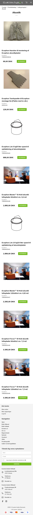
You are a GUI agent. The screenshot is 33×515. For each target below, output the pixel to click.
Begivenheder (5, 433)
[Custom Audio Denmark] (12, 3)
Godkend (16, 464)
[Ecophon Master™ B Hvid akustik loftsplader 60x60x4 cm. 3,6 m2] (16, 177)
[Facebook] (2, 501)
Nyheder (4, 435)
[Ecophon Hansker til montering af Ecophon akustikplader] (16, 33)
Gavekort (4, 437)
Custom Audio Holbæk (8, 468)
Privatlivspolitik (6, 441)
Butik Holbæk (5, 426)
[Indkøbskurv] (26, 3)
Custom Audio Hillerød (8, 485)
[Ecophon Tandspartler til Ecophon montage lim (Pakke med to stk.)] (16, 81)
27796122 (7, 478)
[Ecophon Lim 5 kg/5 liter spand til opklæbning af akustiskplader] (16, 129)
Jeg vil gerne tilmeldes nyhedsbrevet (15, 460)
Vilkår (3, 439)
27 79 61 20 (8, 494)
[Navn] (16, 452)
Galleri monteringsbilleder (9, 443)
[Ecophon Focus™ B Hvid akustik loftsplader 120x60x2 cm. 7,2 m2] (16, 369)
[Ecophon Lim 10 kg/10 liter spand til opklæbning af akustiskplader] (16, 225)
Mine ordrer (5, 409)
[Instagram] (6, 501)
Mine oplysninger (6, 411)
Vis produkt (21, 61)
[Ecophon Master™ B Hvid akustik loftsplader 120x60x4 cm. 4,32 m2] (16, 273)
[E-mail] (16, 456)
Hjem (3, 422)
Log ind (4, 413)
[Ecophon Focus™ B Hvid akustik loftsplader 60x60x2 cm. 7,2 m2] (16, 321)
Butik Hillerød (5, 424)
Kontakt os (8, 481)
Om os (3, 430)
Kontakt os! (5, 428)
